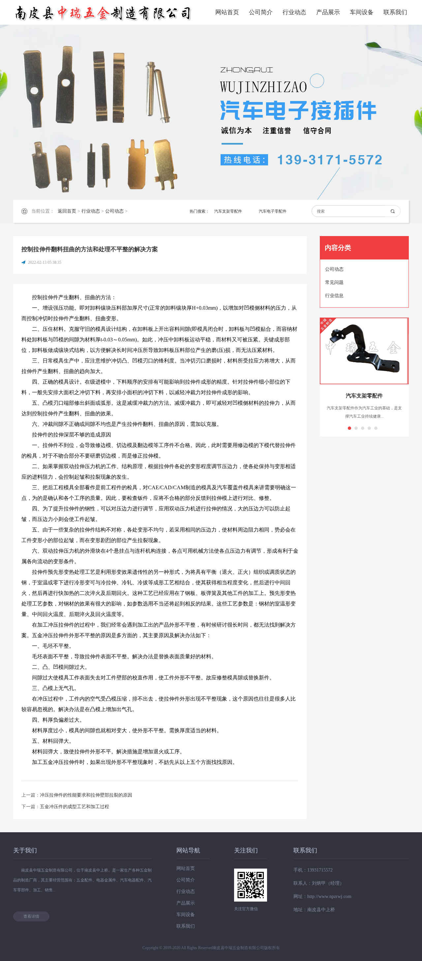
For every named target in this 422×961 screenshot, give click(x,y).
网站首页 (227, 12)
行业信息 (334, 295)
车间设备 (362, 12)
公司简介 (261, 12)
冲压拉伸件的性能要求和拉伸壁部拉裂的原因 (86, 795)
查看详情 (31, 916)
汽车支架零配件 (228, 211)
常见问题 (334, 282)
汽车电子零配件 (272, 211)
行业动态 (294, 12)
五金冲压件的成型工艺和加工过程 (74, 806)
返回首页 (67, 211)
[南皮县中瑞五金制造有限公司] (104, 12)
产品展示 (328, 12)
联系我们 (395, 12)
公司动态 (114, 211)
